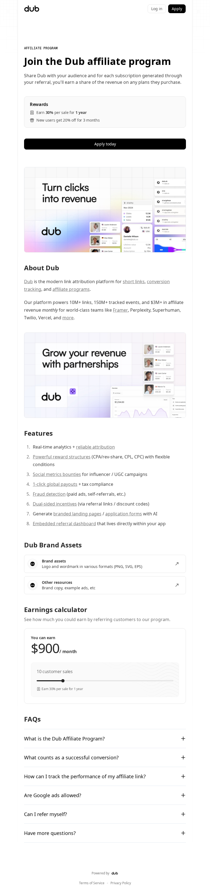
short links (134, 281)
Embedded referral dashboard (64, 524)
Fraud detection (49, 494)
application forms (123, 514)
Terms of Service (91, 883)
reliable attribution (95, 447)
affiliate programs (71, 289)
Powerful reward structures (62, 457)
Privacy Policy (120, 883)
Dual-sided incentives (55, 504)
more (68, 318)
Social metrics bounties (57, 474)
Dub (28, 281)
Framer (120, 310)
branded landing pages (77, 514)
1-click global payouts (55, 484)
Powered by (100, 873)
